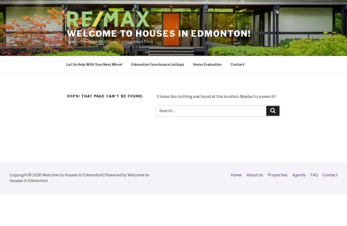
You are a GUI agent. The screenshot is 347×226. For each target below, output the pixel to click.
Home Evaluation (207, 64)
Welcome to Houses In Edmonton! (159, 33)
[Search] (272, 111)
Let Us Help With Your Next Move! (94, 64)
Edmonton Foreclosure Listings (157, 64)
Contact (238, 64)
